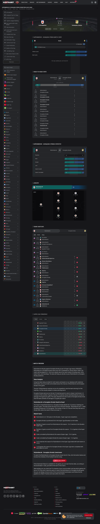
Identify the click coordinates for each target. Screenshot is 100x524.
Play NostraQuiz (10, 27)
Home (38, 235)
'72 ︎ (84, 44)
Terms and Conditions (60, 500)
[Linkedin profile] (17, 496)
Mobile (56, 2)
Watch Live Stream (59, 460)
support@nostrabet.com (82, 498)
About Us (57, 495)
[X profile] (8, 496)
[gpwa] (22, 513)
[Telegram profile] (20, 496)
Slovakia (9, 9)
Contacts (57, 493)
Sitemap (57, 504)
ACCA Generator (10, 18)
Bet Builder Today (10, 40)
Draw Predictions (10, 45)
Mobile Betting (38, 500)
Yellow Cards (35, 51)
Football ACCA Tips (11, 34)
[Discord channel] (23, 496)
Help (66, 2)
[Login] (95, 2)
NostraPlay (73, 2)
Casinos (50, 2)
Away (43, 235)
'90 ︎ (36, 47)
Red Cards (34, 55)
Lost (36, 165)
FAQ (56, 491)
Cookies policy (72, 517)
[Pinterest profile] (11, 496)
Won (36, 158)
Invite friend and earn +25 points (11, 30)
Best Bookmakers (41, 2)
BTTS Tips (8, 59)
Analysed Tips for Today (12, 15)
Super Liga (15, 9)
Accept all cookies (88, 515)
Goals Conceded (39, 172)
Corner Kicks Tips (10, 56)
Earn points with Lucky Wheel (11, 24)
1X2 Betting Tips (10, 51)
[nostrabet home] (9, 487)
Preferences (88, 517)
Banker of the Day (10, 48)
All (34, 235)
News (61, 2)
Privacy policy (58, 502)
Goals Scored (38, 169)
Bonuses (32, 2)
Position (37, 155)
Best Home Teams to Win (12, 53)
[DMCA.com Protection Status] (39, 513)
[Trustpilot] (16, 513)
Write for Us (58, 497)
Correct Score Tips (10, 42)
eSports (36, 502)
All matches (9, 12)
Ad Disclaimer (59, 506)
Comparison (37, 495)
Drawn (37, 162)
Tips (5, 9)
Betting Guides (38, 504)
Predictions (24, 2)
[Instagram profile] (14, 496)
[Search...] (92, 2)
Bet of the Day (9, 37)
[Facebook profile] (5, 496)
